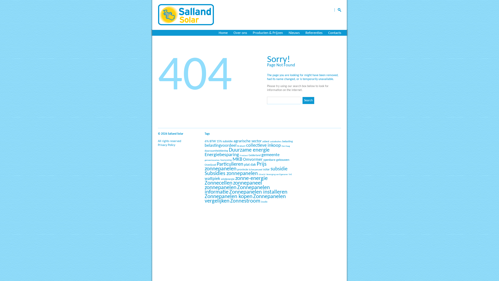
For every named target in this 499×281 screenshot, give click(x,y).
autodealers (275, 141)
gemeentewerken (212, 160)
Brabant (241, 146)
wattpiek (212, 179)
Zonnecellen (218, 183)
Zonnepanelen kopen (228, 196)
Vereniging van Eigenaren (277, 174)
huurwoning (226, 160)
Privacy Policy (166, 145)
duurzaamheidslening (216, 151)
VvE (290, 174)
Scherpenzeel (255, 169)
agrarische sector (248, 141)
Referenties (313, 33)
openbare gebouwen (276, 160)
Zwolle (264, 202)
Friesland (244, 156)
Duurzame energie (249, 150)
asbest (265, 141)
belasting (287, 141)
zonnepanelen (220, 187)
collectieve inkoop (263, 145)
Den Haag (286, 146)
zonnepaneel (247, 183)
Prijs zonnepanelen (235, 166)
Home (223, 33)
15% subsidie (225, 141)
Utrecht (262, 174)
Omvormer (253, 160)
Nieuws (294, 33)
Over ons (240, 33)
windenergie (227, 179)
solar (266, 169)
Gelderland (255, 155)
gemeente (270, 155)
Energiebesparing (222, 154)
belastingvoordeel (220, 146)
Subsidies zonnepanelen (231, 173)
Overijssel (210, 165)
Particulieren (230, 164)
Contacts (334, 33)
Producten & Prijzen (268, 33)
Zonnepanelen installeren (258, 192)
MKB (237, 159)
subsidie (279, 169)
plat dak (250, 165)
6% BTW (210, 141)
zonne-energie (251, 178)
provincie (242, 169)
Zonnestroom (245, 201)
